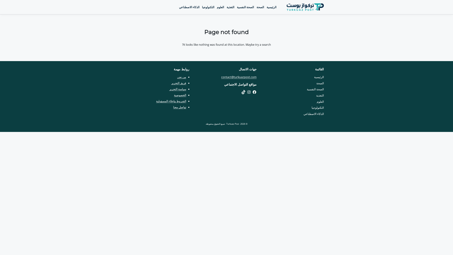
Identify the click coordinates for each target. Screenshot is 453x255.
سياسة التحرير (177, 89)
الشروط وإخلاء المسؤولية (171, 101)
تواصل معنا (179, 107)
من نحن (181, 77)
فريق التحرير (178, 83)
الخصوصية (180, 95)
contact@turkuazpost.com (239, 77)
